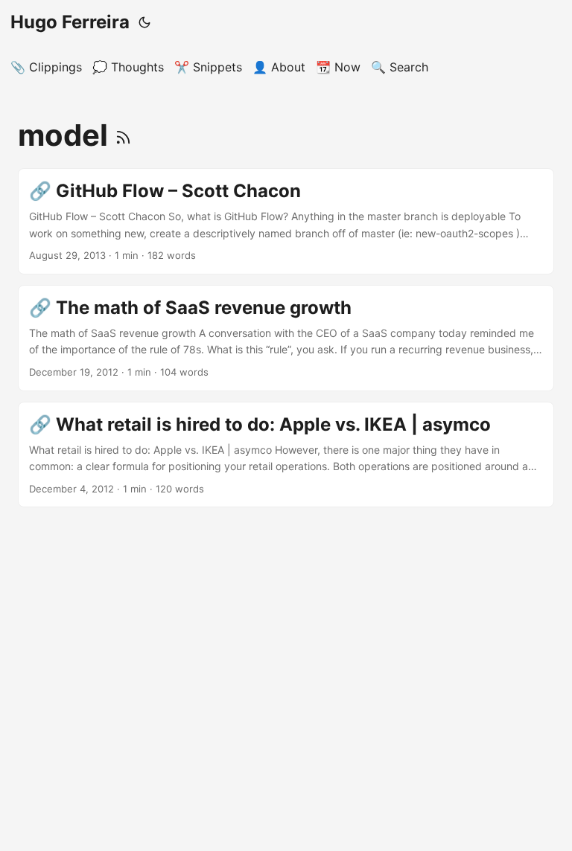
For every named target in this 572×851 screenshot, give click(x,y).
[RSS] (123, 135)
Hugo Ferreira (70, 22)
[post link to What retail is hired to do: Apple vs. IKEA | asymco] (286, 454)
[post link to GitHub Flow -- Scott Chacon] (286, 221)
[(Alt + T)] (144, 22)
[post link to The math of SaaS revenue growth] (286, 338)
